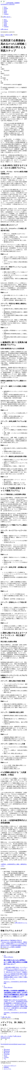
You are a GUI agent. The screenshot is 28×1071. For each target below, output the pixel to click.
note (6, 1055)
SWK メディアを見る (6, 1036)
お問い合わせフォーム (21, 922)
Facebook (7, 1049)
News (5, 7)
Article (5, 11)
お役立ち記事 (8, 34)
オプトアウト (7, 1069)
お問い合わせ (6, 16)
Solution (6, 8)
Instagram (7, 1051)
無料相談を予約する (16, 940)
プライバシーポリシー (10, 1065)
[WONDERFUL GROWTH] (5, 1042)
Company (6, 14)
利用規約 (6, 1067)
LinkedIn (7, 1052)
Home (2, 34)
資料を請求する (5, 940)
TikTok (7, 1057)
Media (5, 12)
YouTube (7, 1054)
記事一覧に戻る (6, 1017)
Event (5, 9)
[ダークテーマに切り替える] (2, 17)
